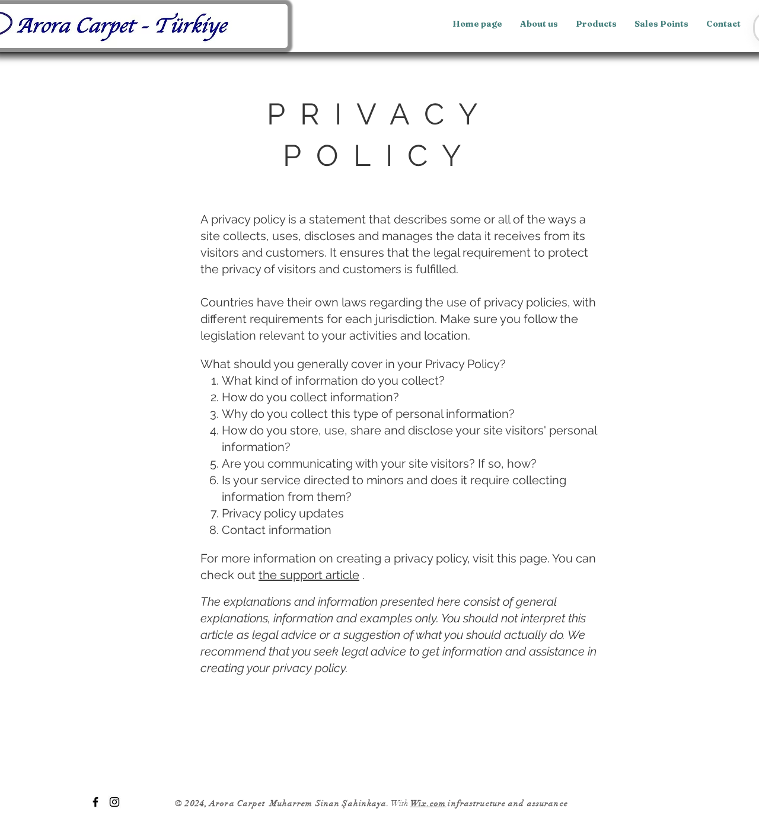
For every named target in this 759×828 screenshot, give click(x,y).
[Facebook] (95, 801)
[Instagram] (114, 801)
